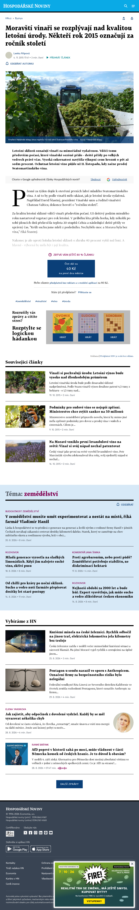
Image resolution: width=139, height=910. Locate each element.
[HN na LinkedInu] (40, 832)
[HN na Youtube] (51, 832)
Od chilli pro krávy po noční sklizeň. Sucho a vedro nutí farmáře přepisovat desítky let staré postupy (36, 587)
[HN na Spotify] (45, 832)
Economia (11, 873)
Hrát (63, 337)
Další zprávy (69, 784)
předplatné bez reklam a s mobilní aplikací (73, 282)
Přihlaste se (84, 292)
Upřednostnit (119, 179)
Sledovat (96, 179)
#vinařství (40, 301)
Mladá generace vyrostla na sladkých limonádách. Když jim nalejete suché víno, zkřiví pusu (34, 561)
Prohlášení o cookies (52, 868)
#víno (54, 301)
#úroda (66, 301)
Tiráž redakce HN (15, 868)
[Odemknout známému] (132, 18)
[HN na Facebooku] (30, 832)
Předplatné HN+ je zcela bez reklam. (117, 356)
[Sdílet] (123, 18)
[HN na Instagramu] (35, 832)
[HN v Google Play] (17, 848)
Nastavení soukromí (52, 873)
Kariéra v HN (12, 879)
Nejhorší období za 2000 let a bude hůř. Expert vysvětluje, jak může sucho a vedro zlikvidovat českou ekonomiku (102, 592)
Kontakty (10, 863)
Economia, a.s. (27, 814)
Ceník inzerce (12, 884)
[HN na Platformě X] (25, 832)
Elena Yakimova (15, 709)
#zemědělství (23, 301)
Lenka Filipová (22, 53)
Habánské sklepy (94, 140)
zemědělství (41, 494)
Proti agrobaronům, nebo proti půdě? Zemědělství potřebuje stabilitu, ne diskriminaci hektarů (102, 561)
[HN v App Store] (41, 848)
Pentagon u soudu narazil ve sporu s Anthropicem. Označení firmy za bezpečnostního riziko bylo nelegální (89, 675)
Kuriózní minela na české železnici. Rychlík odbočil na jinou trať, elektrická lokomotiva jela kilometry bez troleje (90, 636)
